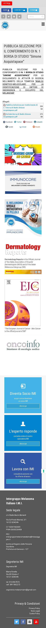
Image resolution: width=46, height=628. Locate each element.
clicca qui (23, 406)
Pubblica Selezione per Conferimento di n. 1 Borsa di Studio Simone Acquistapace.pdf (20, 107)
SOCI (5, 10)
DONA (32, 10)
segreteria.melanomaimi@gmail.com (21, 590)
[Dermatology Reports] (23, 249)
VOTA (5, 3)
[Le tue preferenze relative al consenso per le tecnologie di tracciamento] (43, 471)
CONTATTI (18, 10)
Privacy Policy (34, 608)
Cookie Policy (34, 614)
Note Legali (35, 611)
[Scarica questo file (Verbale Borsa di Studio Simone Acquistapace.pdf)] (4, 114)
